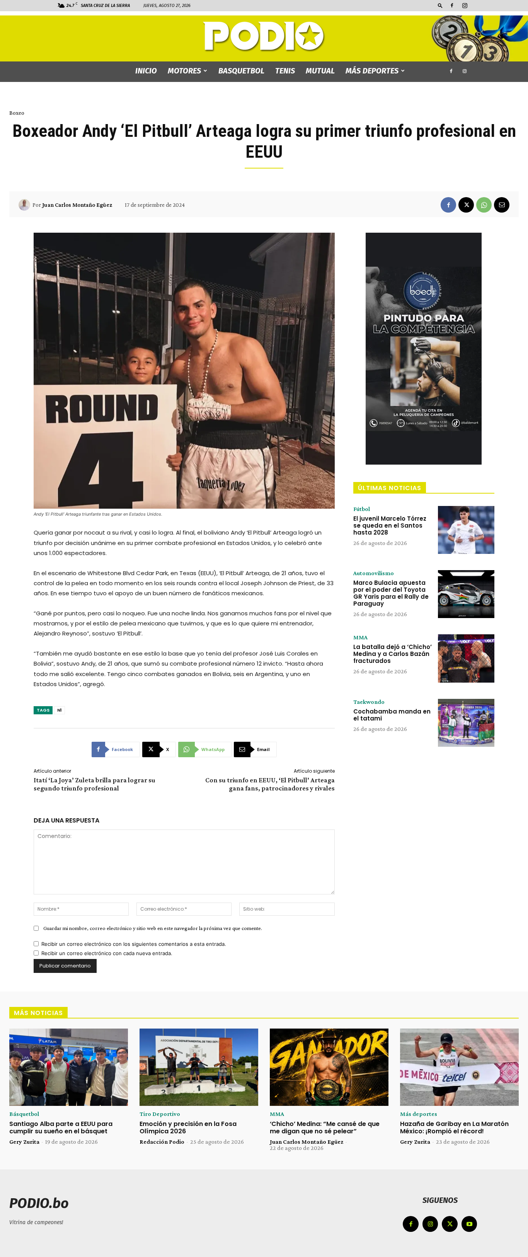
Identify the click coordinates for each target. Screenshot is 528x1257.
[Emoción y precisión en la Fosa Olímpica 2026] (199, 1067)
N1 (59, 710)
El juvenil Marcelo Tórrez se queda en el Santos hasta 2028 (389, 525)
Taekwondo (369, 702)
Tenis (285, 70)
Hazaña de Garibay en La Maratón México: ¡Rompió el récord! (454, 1127)
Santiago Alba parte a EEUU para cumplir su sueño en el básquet (60, 1127)
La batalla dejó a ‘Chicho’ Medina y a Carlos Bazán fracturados (392, 654)
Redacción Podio (162, 1141)
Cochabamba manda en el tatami (392, 714)
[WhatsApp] (484, 205)
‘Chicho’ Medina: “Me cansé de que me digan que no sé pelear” (325, 1127)
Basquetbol (241, 70)
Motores (184, 70)
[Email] (501, 205)
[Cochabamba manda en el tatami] (466, 723)
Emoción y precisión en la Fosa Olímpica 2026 (188, 1127)
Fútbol (361, 509)
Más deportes (372, 70)
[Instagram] (464, 5)
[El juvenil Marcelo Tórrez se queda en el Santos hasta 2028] (466, 530)
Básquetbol (24, 1114)
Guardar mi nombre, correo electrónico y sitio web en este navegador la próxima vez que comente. (152, 928)
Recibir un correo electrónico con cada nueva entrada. (106, 953)
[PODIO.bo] (264, 37)
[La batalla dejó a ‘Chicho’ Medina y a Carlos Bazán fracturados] (466, 658)
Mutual (320, 70)
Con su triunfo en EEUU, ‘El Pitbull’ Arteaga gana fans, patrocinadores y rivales (270, 784)
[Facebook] (452, 5)
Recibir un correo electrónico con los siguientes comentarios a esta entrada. (133, 944)
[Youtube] (469, 1224)
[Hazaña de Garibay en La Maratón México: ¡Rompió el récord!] (459, 1067)
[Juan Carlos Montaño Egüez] (25, 205)
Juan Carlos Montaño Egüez (77, 205)
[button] (440, 5)
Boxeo (16, 113)
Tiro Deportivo (160, 1114)
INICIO (146, 70)
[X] (466, 205)
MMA (360, 637)
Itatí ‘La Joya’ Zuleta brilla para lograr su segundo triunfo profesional (94, 784)
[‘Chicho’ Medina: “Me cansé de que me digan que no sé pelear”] (329, 1067)
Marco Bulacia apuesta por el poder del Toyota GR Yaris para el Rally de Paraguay (391, 593)
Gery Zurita (24, 1141)
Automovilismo (373, 573)
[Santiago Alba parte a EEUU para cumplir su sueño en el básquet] (68, 1067)
